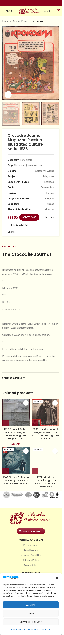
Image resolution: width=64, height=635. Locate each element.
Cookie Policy (17, 629)
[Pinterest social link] (33, 3)
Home (5, 20)
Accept (30, 604)
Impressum (45, 629)
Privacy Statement (31, 629)
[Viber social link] (50, 232)
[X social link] (21, 232)
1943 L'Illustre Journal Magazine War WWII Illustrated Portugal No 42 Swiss (45, 434)
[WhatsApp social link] (39, 232)
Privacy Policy (31, 544)
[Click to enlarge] (8, 94)
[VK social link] (43, 232)
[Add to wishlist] (26, 403)
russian (38, 165)
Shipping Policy (31, 559)
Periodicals (38, 20)
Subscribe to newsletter (32, 531)
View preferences (31, 622)
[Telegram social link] (47, 232)
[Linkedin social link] (36, 3)
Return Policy (31, 565)
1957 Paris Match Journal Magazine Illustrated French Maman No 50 (45, 482)
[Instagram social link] (29, 3)
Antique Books (20, 20)
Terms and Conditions (30, 554)
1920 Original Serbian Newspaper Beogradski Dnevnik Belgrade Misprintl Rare (16, 434)
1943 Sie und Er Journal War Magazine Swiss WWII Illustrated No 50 (16, 480)
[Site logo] (30, 10)
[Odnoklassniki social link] (35, 232)
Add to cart (29, 217)
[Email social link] (24, 232)
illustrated (19, 165)
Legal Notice (31, 550)
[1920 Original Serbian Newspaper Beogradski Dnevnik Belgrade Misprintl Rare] (16, 413)
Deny (31, 613)
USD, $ (47, 11)
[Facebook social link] (25, 3)
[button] (57, 577)
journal (29, 165)
